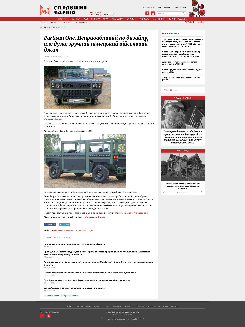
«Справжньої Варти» (95, 217)
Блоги (172, 19)
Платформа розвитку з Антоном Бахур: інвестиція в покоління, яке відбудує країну (87, 280)
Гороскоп (189, 22)
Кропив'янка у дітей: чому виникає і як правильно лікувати (74, 244)
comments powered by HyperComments (61, 295)
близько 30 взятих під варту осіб (131, 212)
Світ (62, 27)
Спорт (106, 19)
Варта (43, 27)
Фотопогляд (183, 150)
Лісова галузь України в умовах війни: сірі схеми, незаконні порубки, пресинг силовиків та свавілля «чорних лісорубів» (181, 54)
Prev (163, 192)
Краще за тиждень (183, 98)
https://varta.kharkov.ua (63, 10)
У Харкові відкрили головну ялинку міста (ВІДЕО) (181, 78)
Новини (61, 19)
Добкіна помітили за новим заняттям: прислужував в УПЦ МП (180, 62)
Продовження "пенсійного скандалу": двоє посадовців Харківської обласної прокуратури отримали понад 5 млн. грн (99, 263)
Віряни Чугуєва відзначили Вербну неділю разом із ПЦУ (182, 70)
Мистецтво (117, 19)
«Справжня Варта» (53, 119)
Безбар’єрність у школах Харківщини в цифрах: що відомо (74, 287)
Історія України (159, 19)
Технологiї (131, 19)
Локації (201, 22)
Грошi (85, 19)
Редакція (182, 19)
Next (201, 192)
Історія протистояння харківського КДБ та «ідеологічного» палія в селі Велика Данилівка (90, 272)
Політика (75, 19)
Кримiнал (95, 19)
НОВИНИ (53, 27)
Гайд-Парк (144, 19)
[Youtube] (153, 13)
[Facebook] (147, 13)
